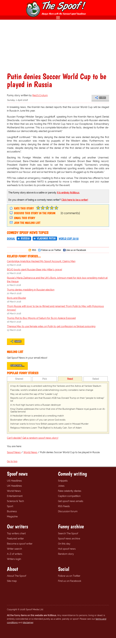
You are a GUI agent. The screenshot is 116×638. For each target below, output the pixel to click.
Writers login (14, 559)
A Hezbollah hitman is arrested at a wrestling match (37, 415)
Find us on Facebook (69, 581)
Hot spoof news (67, 548)
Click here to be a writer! (74, 199)
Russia (25, 238)
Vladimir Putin (46, 238)
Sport (10, 506)
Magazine (12, 516)
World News (14, 491)
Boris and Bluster (16, 298)
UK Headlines (14, 485)
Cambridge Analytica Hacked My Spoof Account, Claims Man (41, 261)
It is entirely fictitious (68, 192)
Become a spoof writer (19, 543)
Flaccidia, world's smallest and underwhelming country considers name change (51, 390)
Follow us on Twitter (51, 250)
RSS (33, 250)
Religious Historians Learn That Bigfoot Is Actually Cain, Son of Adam (46, 427)
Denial (11, 238)
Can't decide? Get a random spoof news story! (32, 437)
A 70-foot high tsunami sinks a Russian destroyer (35, 405)
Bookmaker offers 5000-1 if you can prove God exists (37, 419)
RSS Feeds (64, 506)
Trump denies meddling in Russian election (30, 289)
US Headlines (14, 480)
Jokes (61, 485)
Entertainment (15, 496)
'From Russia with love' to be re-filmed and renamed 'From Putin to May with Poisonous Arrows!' (55, 308)
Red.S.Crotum (40, 95)
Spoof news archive (69, 538)
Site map (12, 581)
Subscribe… (17, 365)
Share (102, 97)
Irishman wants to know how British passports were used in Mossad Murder (49, 423)
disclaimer (28, 622)
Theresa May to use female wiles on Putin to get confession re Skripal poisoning (51, 326)
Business (12, 511)
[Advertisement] (58, 46)
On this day (64, 543)
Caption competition (69, 496)
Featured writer (15, 538)
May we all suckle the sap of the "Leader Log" (34, 394)
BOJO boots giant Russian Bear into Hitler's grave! (34, 269)
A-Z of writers (14, 553)
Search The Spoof (68, 533)
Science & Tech (15, 501)
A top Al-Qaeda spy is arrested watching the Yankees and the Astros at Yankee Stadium (55, 386)
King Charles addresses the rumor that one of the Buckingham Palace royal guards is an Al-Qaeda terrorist (57, 410)
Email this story (24, 218)
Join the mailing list (27, 223)
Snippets (63, 480)
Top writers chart (16, 533)
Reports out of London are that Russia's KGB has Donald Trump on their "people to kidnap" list (57, 399)
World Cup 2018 (69, 238)
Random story (66, 553)
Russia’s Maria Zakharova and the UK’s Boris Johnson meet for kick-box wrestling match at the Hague (57, 279)
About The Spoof (16, 575)
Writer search (14, 548)
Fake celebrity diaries (69, 491)
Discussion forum (67, 511)
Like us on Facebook (76, 250)
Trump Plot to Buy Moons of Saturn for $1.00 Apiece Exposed (41, 318)
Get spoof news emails (70, 501)
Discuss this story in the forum (34, 213)
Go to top (12, 461)
